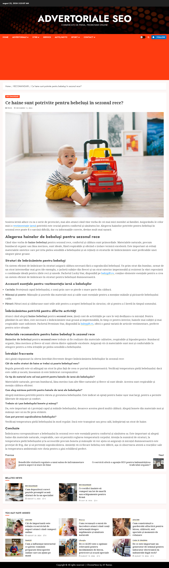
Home (5, 37)
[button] (148, 37)
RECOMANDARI (12, 96)
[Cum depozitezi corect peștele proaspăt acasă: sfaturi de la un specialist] (14, 492)
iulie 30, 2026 (86, 501)
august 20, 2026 (34, 536)
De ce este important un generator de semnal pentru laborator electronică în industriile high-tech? (148, 548)
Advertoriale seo (85, 18)
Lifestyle (82, 540)
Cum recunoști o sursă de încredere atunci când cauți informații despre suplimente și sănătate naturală (94, 529)
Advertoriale (19, 37)
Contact (88, 37)
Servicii (47, 37)
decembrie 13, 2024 (24, 108)
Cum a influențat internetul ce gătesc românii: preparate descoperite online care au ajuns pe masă (40, 549)
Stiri (34, 37)
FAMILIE (28, 540)
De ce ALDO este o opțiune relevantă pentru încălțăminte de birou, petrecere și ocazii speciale (94, 548)
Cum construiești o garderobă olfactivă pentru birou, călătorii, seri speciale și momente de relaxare (148, 529)
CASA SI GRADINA (140, 540)
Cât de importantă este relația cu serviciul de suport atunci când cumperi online (40, 528)
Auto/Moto (61, 37)
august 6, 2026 (34, 499)
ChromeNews (93, 564)
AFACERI (28, 520)
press (9, 108)
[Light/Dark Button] (142, 37)
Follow (161, 37)
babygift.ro (107, 273)
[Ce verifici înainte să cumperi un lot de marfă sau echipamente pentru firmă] (68, 492)
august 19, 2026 (88, 556)
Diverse (82, 520)
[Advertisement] (84, 60)
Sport (74, 37)
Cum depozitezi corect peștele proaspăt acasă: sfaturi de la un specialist (39, 492)
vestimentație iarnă (24, 225)
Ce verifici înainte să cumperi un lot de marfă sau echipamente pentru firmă (92, 493)
